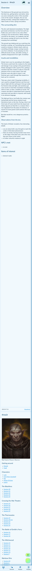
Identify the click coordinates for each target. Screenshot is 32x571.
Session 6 (6, 563)
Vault (5, 468)
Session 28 (7, 509)
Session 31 (7, 491)
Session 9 (6, 554)
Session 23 (7, 523)
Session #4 (7, 561)
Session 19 (7, 518)
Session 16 (7, 532)
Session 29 (7, 511)
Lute (5, 475)
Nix (5, 478)
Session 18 (7, 536)
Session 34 (7, 496)
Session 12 (7, 550)
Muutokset (27, 409)
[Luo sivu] (28, 554)
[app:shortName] (3, 568)
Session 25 (7, 503)
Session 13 (7, 552)
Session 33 (7, 495)
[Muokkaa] (28, 560)
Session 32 (7, 493)
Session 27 (7, 507)
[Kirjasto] (20, 568)
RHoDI (6, 466)
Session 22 (7, 521)
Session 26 (7, 505)
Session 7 (6, 565)
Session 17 (7, 534)
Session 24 (7, 525)
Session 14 (7, 546)
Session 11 (7, 545)
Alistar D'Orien (8, 480)
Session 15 (7, 543)
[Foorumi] (12, 568)
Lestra (5, 482)
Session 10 (7, 548)
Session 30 (7, 489)
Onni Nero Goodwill (10, 476)
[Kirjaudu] (28, 568)
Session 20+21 (8, 520)
